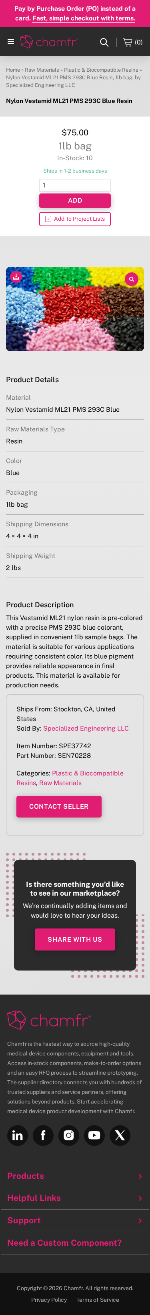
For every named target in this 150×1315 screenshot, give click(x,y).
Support (24, 1220)
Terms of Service (97, 1300)
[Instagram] (68, 1135)
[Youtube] (94, 1135)
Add (75, 200)
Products (25, 1176)
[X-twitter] (120, 1135)
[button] (10, 42)
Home (13, 70)
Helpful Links (34, 1198)
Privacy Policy (49, 1300)
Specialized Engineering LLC (86, 728)
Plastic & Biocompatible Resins (101, 70)
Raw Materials (42, 70)
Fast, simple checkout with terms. (83, 18)
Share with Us (75, 939)
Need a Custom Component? (64, 1243)
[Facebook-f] (43, 1135)
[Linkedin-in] (17, 1135)
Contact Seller (59, 806)
